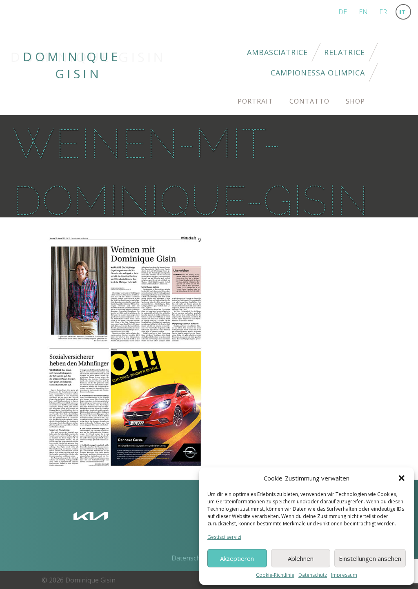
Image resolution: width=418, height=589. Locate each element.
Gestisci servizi (224, 537)
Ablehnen (301, 558)
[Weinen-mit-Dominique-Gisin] (125, 350)
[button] (402, 478)
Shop (355, 101)
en (363, 11)
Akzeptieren (237, 558)
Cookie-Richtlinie (275, 574)
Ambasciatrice (277, 52)
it (402, 11)
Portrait (255, 101)
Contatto (309, 101)
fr (383, 11)
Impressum (344, 574)
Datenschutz (312, 574)
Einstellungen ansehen (370, 558)
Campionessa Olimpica (318, 73)
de (342, 11)
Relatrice (344, 52)
